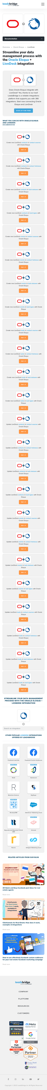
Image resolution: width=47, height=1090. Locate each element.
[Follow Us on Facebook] (8, 1079)
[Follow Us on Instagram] (15, 1079)
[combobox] (23, 728)
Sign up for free (23, 111)
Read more (6, 895)
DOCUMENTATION (9, 125)
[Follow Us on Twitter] (38, 1079)
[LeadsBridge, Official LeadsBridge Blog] (11, 4)
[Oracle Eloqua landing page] (13, 24)
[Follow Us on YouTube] (31, 1079)
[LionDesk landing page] (34, 24)
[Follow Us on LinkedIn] (23, 1079)
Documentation (11, 38)
